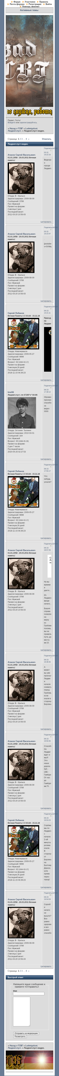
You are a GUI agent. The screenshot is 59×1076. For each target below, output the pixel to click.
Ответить (46, 139)
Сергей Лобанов (16, 313)
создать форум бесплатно (41, 1052)
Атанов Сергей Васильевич (21, 155)
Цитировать (46, 222)
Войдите (11, 122)
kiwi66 (11, 392)
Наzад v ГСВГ (16, 128)
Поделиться (49, 148)
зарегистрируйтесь (28, 122)
